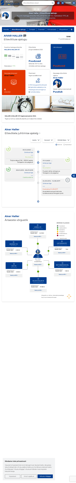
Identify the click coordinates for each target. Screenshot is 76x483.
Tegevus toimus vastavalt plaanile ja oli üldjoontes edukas (23, 119)
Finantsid (41, 29)
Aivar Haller (9, 75)
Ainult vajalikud (29, 476)
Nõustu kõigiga (45, 476)
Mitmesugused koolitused (38, 85)
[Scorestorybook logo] (10, 2)
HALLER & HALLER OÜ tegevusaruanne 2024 (20, 116)
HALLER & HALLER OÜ (12, 49)
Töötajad (32, 29)
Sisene (68, 3)
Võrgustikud (63, 29)
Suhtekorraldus (34, 92)
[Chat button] (58, 2)
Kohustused (52, 29)
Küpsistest (12, 476)
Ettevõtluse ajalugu (19, 29)
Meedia (6, 29)
